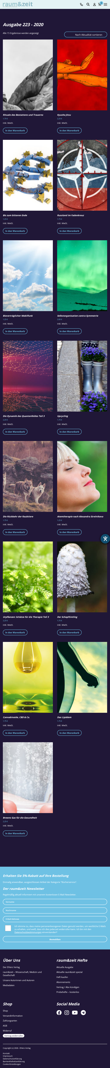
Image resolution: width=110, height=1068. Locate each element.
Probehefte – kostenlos (67, 992)
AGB (5, 1025)
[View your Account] (94, 4)
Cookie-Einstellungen (12, 1064)
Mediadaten (8, 985)
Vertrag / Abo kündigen (67, 987)
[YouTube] (75, 1012)
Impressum (8, 1056)
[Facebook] (59, 1012)
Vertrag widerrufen (13, 1035)
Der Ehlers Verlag (11, 967)
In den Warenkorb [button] (15, 130)
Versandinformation (13, 1015)
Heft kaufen (62, 977)
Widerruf (7, 1030)
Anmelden (55, 939)
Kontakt (6, 1053)
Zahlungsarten (10, 1020)
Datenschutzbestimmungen (28, 932)
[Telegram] (83, 1012)
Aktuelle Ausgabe (64, 967)
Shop (5, 1010)
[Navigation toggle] (105, 4)
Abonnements (63, 982)
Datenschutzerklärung (12, 1058)
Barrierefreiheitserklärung (14, 1061)
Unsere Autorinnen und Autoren (18, 980)
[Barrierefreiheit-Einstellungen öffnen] (105, 538)
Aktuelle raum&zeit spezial (69, 972)
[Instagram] (66, 1012)
